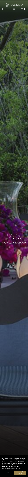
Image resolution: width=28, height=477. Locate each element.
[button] (12, 468)
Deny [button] (8, 472)
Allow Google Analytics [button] (20, 472)
